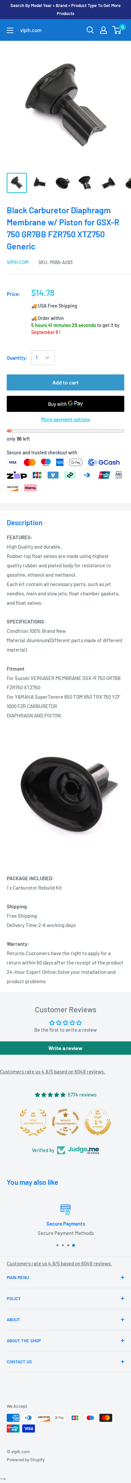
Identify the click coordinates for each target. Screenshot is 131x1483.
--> (70, 103)
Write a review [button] (65, 1048)
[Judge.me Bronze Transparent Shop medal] (65, 1122)
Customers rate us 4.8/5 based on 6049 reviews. (52, 1071)
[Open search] (90, 30)
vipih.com (18, 262)
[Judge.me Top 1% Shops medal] (97, 1122)
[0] (117, 30)
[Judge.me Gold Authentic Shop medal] (33, 1122)
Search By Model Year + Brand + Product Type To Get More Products (65, 9)
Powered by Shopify (26, 1459)
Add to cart (65, 382)
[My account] (103, 30)
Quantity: (17, 358)
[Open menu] (10, 30)
